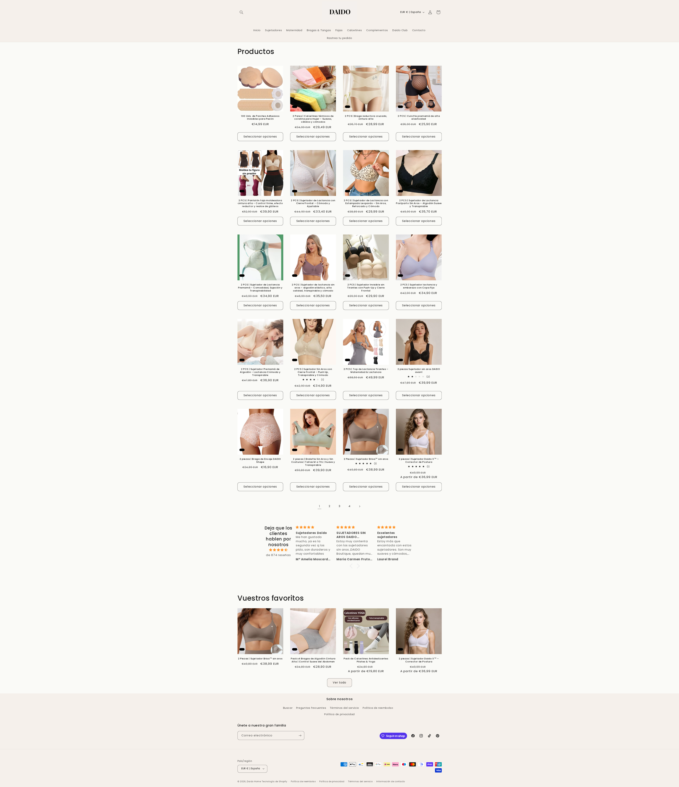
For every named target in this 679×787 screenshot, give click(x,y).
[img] (278, 550)
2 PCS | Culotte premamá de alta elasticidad (419, 118)
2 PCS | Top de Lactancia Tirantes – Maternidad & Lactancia (366, 371)
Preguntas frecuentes (311, 708)
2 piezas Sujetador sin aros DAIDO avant (418, 371)
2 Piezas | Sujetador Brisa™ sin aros (366, 459)
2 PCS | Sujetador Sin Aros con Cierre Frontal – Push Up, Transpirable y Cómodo (313, 372)
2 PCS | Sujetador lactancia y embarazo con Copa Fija (418, 286)
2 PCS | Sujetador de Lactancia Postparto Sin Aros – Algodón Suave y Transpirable (419, 203)
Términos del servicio (344, 708)
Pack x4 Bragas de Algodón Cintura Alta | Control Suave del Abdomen (313, 660)
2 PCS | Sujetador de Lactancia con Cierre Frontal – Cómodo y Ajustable (313, 203)
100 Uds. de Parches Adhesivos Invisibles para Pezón (260, 118)
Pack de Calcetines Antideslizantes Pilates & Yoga (366, 660)
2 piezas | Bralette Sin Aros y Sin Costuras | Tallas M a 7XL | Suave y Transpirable (313, 462)
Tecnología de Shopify (274, 781)
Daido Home (254, 781)
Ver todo (339, 682)
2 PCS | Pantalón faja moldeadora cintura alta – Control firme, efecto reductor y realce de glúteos (260, 203)
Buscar (288, 708)
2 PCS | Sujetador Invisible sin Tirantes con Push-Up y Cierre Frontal (366, 287)
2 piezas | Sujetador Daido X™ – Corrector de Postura (419, 461)
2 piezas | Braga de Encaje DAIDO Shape (260, 461)
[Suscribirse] (300, 735)
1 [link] (319, 506)
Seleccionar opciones (260, 136)
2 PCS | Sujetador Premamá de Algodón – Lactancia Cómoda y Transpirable (260, 372)
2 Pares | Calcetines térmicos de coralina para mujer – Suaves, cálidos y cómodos (313, 119)
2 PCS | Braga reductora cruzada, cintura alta (366, 118)
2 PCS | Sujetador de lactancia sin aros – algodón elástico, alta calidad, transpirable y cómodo (313, 287)
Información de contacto (390, 781)
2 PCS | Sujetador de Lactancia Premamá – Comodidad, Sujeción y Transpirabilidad (260, 287)
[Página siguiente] (359, 506)
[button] (241, 12)
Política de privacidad (339, 714)
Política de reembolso (378, 708)
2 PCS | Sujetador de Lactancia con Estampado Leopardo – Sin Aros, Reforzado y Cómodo (366, 203)
